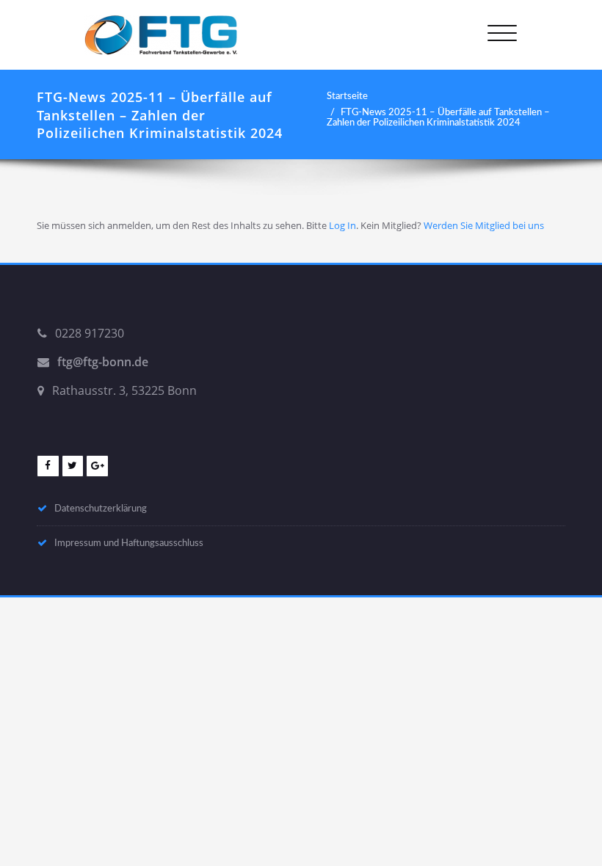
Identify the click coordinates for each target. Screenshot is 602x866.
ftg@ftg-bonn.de (102, 362)
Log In (342, 225)
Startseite (347, 96)
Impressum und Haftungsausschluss (128, 543)
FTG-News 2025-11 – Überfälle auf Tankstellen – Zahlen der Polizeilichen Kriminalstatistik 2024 (438, 117)
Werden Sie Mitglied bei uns (484, 225)
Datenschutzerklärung (100, 508)
